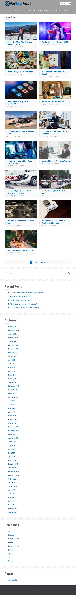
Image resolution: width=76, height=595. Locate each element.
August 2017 (12, 486)
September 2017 (13, 483)
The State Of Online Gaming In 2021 (55, 42)
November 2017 (13, 475)
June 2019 (11, 405)
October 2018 (13, 434)
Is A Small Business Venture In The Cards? (22, 304)
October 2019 (13, 393)
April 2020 (11, 371)
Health (29, 10)
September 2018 (13, 438)
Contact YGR (68, 10)
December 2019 (13, 386)
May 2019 (11, 408)
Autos (10, 531)
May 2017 (11, 497)
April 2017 (11, 501)
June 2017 (11, 494)
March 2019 (12, 416)
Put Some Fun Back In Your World (54, 101)
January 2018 (12, 468)
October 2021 (13, 334)
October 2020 (13, 353)
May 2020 (11, 367)
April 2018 (11, 457)
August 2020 (12, 356)
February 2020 (13, 379)
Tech (23, 10)
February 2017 (13, 509)
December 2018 (13, 427)
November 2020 (13, 349)
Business (16, 10)
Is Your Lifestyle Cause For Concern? (20, 72)
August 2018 (12, 442)
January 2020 (12, 382)
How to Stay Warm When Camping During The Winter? (26, 293)
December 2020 (13, 345)
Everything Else (56, 10)
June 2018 (11, 449)
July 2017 (11, 490)
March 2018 (12, 460)
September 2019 (13, 397)
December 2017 (13, 471)
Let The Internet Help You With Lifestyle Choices (24, 308)
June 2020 (11, 364)
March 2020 (12, 375)
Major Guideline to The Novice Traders (56, 161)
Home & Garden (37, 10)
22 (42, 262)
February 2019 (13, 419)
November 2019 (13, 390)
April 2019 (11, 412)
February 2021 (13, 338)
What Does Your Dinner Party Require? (21, 250)
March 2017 (12, 505)
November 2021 (13, 330)
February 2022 (13, 327)
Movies (10, 550)
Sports (46, 10)
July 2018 (11, 445)
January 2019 (12, 423)
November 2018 (13, 431)
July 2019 (11, 401)
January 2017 (12, 512)
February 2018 (13, 464)
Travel (10, 561)
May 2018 (11, 453)
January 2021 (12, 341)
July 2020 (11, 360)
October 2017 (13, 479)
